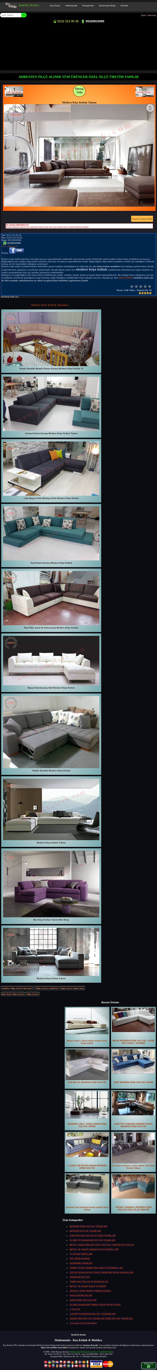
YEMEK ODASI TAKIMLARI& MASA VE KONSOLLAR (96, 1267)
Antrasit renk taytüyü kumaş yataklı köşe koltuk (87, 1208)
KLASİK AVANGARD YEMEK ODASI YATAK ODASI (95, 1304)
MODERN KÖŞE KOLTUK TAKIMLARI (88, 1226)
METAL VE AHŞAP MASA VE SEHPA (88, 1286)
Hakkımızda (71, 6)
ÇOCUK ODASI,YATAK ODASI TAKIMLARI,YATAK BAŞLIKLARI (101, 1272)
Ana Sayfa (55, 6)
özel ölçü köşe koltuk (13, 994)
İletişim (124, 6)
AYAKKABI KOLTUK (80, 1277)
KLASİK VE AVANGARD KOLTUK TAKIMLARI (92, 1240)
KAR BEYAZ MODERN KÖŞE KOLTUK (87, 1082)
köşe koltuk (32, 994)
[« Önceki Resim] (14, 96)
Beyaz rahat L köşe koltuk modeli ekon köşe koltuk (87, 1041)
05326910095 (94, 21)
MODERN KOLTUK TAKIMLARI (85, 1231)
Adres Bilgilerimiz (10, 246)
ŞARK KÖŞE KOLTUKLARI (83, 1300)
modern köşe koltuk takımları (17, 988)
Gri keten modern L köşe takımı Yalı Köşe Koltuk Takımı (133, 1166)
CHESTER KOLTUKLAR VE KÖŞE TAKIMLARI (93, 1235)
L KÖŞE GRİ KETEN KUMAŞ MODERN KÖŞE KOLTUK (87, 1166)
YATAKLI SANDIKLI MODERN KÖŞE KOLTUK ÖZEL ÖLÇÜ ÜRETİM (133, 1208)
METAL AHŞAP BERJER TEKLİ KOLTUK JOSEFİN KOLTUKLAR (102, 1244)
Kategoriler (88, 6)
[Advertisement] (78, 47)
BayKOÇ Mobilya (29, 5)
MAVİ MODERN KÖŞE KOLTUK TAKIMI (133, 1082)
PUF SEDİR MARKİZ (80, 1258)
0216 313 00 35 (67, 21)
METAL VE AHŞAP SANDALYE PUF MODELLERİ (94, 1249)
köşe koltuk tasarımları (72, 988)
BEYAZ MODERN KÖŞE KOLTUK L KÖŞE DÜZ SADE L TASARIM (133, 1041)
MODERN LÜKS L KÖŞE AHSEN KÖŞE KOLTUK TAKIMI (87, 1125)
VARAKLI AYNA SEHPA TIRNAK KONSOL (90, 1290)
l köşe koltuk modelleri (46, 988)
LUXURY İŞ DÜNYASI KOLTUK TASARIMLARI (93, 1313)
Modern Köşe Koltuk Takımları (50, 304)
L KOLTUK (75, 1309)
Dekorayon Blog (107, 6)
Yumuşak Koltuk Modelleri (83, 1323)
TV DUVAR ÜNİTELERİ (81, 1254)
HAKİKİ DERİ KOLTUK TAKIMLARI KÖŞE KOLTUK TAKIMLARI (101, 1318)
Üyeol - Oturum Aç (148, 15)
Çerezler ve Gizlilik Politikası (101, 1352)
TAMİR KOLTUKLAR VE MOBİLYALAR (89, 1281)
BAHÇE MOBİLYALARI (81, 1295)
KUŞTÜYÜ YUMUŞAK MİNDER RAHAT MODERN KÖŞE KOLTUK (133, 1125)
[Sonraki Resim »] (145, 96)
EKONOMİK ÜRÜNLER (81, 1263)
